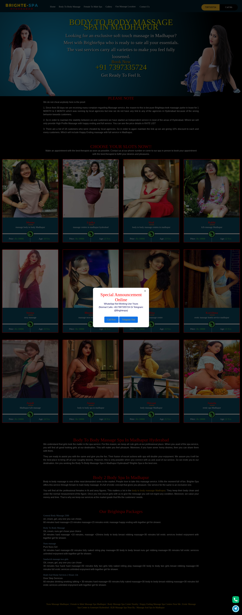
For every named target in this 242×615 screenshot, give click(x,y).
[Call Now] (235, 599)
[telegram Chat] (235, 608)
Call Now (111, 319)
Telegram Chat (128, 319)
